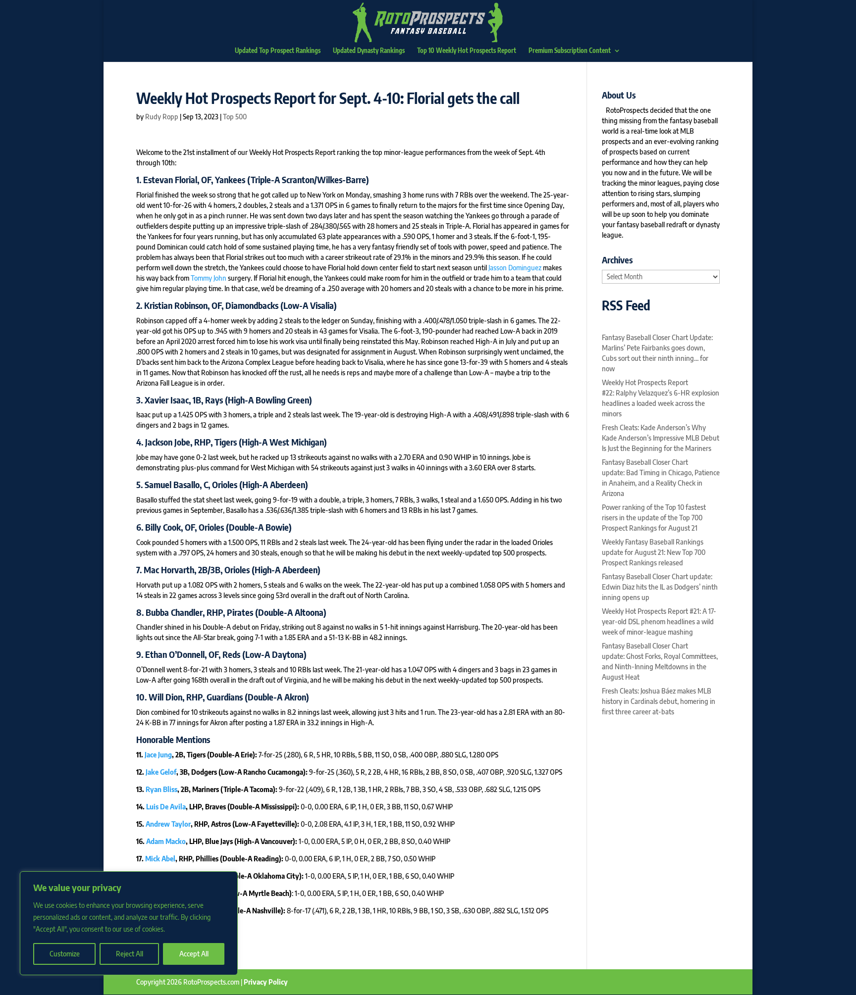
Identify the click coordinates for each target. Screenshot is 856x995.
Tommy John (208, 278)
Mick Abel (160, 858)
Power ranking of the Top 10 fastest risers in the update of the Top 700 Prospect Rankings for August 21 (654, 517)
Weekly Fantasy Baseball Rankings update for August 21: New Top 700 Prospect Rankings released (653, 552)
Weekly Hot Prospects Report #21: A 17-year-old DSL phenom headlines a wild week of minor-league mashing (659, 621)
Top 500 (235, 116)
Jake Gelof (161, 772)
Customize (65, 953)
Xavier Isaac (167, 399)
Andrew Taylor (168, 824)
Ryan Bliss (161, 789)
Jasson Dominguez (514, 267)
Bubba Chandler (174, 612)
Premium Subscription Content (570, 50)
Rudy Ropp (161, 116)
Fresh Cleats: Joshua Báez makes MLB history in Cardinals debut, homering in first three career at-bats (658, 701)
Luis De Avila (166, 806)
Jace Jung (158, 754)
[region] (129, 923)
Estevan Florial (170, 179)
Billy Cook (163, 527)
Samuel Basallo (172, 484)
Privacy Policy (266, 982)
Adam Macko (166, 841)
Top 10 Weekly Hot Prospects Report (466, 50)
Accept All (194, 953)
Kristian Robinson (176, 305)
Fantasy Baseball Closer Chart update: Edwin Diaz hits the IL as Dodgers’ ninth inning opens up (660, 586)
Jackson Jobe (167, 442)
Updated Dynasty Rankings (369, 50)
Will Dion (165, 696)
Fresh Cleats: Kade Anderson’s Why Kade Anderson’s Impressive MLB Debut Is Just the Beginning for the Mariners (660, 437)
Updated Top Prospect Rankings (278, 50)
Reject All (129, 953)
